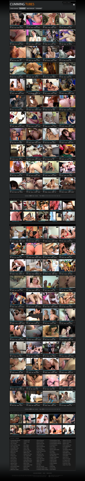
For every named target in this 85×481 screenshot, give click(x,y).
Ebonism (26, 467)
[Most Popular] (30, 8)
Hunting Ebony (14, 449)
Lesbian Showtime (54, 457)
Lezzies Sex (53, 467)
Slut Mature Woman (67, 449)
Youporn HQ (27, 440)
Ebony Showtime (41, 446)
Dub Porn (13, 454)
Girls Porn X (66, 457)
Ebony (15, 257)
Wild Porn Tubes (15, 469)
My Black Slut (40, 454)
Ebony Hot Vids (40, 443)
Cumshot (38, 27)
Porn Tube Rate (27, 451)
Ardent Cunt (39, 457)
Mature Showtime (67, 442)
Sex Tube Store (14, 446)
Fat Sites (39, 464)
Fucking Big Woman (15, 440)
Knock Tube (26, 449)
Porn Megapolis (66, 446)
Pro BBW (65, 448)
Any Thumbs (14, 443)
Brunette (21, 27)
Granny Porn (53, 448)
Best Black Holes (28, 461)
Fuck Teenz (52, 446)
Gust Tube (26, 446)
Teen (20, 60)
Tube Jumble (14, 464)
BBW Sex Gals (14, 451)
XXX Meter (65, 455)
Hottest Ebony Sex (41, 451)
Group (71, 257)
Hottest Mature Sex (54, 454)
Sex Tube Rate (27, 455)
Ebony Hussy (40, 445)
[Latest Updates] (14, 8)
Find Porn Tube (66, 463)
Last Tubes (13, 457)
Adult (25, 443)
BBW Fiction (27, 452)
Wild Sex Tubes (14, 442)
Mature (52, 27)
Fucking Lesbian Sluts (42, 467)
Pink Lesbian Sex (67, 445)
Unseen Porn (14, 467)
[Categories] (38, 8)
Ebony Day (26, 469)
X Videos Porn (66, 460)
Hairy (70, 60)
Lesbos (51, 464)
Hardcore (54, 76)
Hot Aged (52, 451)
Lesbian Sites (53, 458)
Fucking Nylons (53, 445)
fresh (33, 195)
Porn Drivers (14, 461)
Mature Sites (66, 443)
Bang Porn (13, 452)
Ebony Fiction (40, 442)
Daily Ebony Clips (28, 464)
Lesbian (49, 27)
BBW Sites (39, 461)
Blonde (15, 27)
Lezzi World (53, 469)
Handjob (22, 93)
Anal (62, 60)
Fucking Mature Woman (55, 443)
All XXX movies (40, 466)
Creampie (70, 306)
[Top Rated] (22, 8)
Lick (23, 273)
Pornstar (72, 126)
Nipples (56, 273)
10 (57, 195)
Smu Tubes (26, 457)
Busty (71, 27)
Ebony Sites (40, 448)
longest (36, 195)
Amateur (29, 60)
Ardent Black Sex (28, 460)
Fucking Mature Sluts (55, 440)
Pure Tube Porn (40, 458)
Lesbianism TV (40, 455)
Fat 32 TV (39, 463)
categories (27, 195)
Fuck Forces (14, 460)
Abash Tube (26, 442)
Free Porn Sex (66, 461)
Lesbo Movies (53, 461)
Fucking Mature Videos (55, 442)
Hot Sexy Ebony (40, 449)
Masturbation (32, 93)
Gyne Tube (26, 448)
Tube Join (39, 452)
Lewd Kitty (52, 466)
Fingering (52, 60)
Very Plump (65, 451)
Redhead (36, 93)
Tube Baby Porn (27, 458)
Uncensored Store (15, 466)
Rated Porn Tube (28, 454)
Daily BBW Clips (15, 448)
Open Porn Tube (67, 464)
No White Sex (53, 455)
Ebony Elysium (40, 440)
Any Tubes (26, 445)
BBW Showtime (40, 460)
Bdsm (32, 60)
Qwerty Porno (14, 463)
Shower (55, 27)
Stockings (20, 273)
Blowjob (18, 27)
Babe (13, 27)
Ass (37, 76)
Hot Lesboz (52, 452)
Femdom (51, 290)
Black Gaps (26, 463)
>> (59, 195)
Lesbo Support (53, 463)
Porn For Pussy (66, 458)
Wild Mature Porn (67, 454)
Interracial (22, 126)
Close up (65, 93)
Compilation (56, 306)
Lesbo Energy (53, 460)
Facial (72, 339)
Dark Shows (27, 466)
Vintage (21, 290)
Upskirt (22, 372)
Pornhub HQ (14, 458)
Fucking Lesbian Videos (42, 469)
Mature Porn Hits (67, 440)
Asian (46, 76)
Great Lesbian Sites (54, 449)
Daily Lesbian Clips (15, 445)
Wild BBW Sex (66, 452)
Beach (13, 109)
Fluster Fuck (13, 455)
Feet (54, 290)
